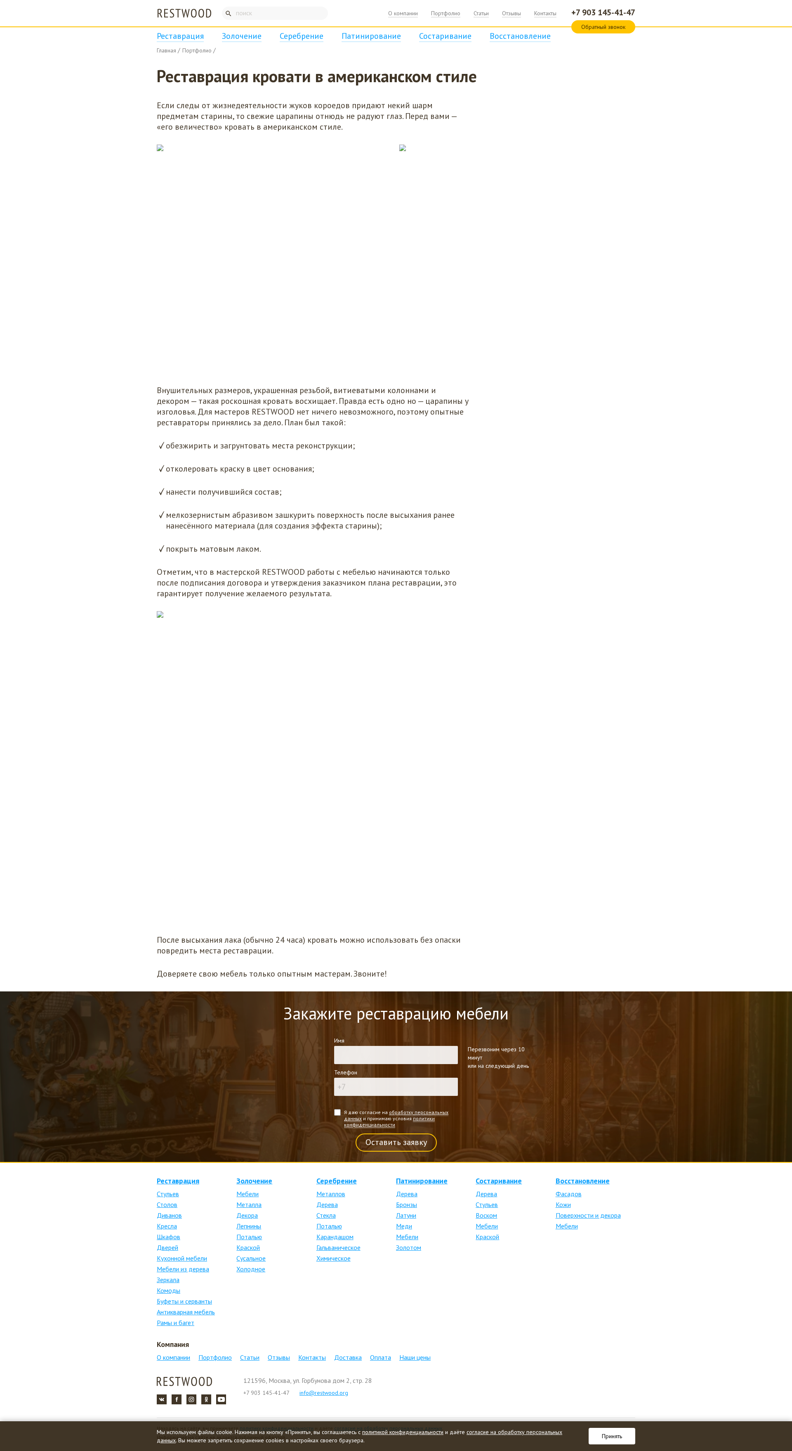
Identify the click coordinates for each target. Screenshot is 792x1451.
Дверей (167, 1247)
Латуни (406, 1215)
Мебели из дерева (183, 1269)
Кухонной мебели (182, 1258)
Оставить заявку (396, 1142)
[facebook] (177, 1399)
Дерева (327, 1204)
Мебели (247, 1194)
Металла (249, 1204)
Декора (247, 1215)
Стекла (326, 1215)
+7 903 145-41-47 (603, 12)
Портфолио (445, 13)
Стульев (168, 1194)
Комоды (168, 1290)
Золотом (408, 1247)
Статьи (481, 13)
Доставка (348, 1357)
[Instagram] (191, 1399)
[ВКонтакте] (162, 1399)
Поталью (249, 1237)
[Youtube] (221, 1399)
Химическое (333, 1258)
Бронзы (406, 1204)
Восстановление (520, 36)
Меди (404, 1226)
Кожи (563, 1204)
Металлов (330, 1194)
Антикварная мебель (186, 1312)
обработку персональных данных (396, 1115)
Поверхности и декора (588, 1215)
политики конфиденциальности (389, 1121)
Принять (612, 1436)
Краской (248, 1247)
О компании (403, 13)
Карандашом (335, 1237)
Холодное (250, 1269)
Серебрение (301, 36)
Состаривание (445, 36)
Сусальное (251, 1258)
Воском (486, 1215)
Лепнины (248, 1226)
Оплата (380, 1357)
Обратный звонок (603, 27)
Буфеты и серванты (184, 1301)
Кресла (167, 1226)
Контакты (545, 13)
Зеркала (168, 1280)
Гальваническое (338, 1247)
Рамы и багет (175, 1322)
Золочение (242, 36)
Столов (167, 1204)
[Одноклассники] (206, 1399)
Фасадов (569, 1194)
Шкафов (168, 1237)
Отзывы (511, 13)
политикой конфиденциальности (402, 1432)
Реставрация (180, 36)
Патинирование (371, 36)
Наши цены (415, 1357)
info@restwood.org (323, 1392)
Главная (166, 50)
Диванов (169, 1215)
